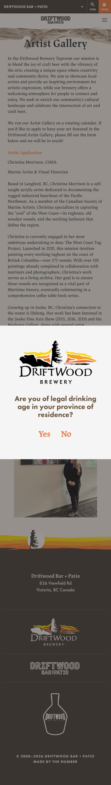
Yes (44, 435)
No (66, 435)
